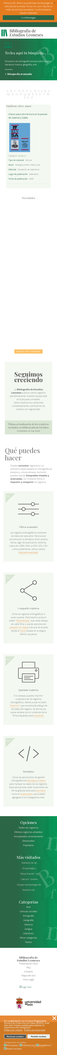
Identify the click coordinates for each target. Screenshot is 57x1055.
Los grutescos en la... (28, 243)
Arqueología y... (29, 868)
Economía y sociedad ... (28, 328)
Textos (28, 942)
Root (33, 219)
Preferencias (28, 1045)
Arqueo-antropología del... (30, 884)
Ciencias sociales (28, 911)
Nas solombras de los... (28, 300)
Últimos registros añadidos (28, 832)
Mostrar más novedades (28, 351)
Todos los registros (28, 827)
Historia (28, 924)
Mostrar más (28, 889)
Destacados (28, 840)
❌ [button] (54, 1018)
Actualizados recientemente (28, 836)
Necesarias (12, 1045)
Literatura (22, 155)
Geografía (28, 920)
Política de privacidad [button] (34, 1030)
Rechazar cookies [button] (15, 1036)
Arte (28, 907)
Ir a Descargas (28, 17)
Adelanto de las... (29, 862)
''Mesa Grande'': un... (30, 873)
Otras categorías (28, 937)
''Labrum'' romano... (29, 879)
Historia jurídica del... (28, 271)
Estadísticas (45, 1045)
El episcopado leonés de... (28, 215)
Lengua (28, 928)
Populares (28, 845)
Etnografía (28, 915)
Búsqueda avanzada (19, 74)
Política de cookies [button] (13, 1030)
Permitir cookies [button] (38, 1036)
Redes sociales (14, 1049)
